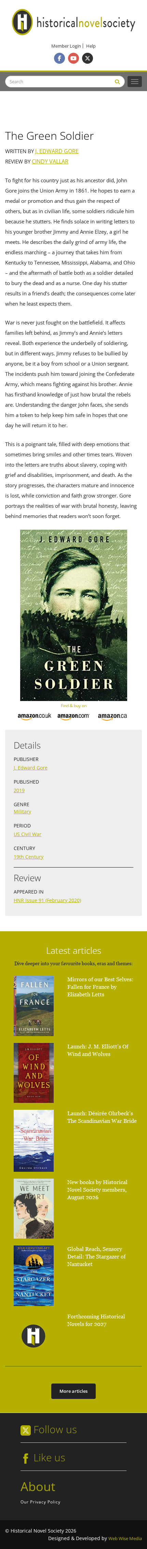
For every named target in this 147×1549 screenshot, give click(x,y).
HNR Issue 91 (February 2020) (47, 900)
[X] (87, 58)
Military (22, 811)
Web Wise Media (125, 1538)
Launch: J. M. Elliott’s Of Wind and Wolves (97, 1050)
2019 (19, 790)
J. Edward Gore (57, 151)
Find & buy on (73, 706)
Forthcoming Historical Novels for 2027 (96, 1320)
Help (91, 46)
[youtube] (73, 58)
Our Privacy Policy (41, 1502)
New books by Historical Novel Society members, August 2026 (97, 1190)
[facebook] (59, 58)
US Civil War (27, 834)
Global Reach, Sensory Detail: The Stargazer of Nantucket (96, 1256)
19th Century (28, 857)
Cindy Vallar (50, 161)
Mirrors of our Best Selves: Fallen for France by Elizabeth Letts (100, 987)
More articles (73, 1391)
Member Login (66, 46)
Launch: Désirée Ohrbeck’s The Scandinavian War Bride (102, 1117)
